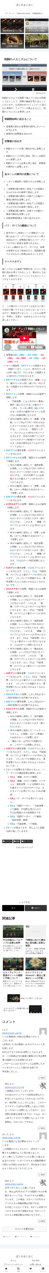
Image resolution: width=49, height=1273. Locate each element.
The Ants (35, 1260)
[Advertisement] (24, 873)
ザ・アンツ (28, 841)
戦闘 (17, 841)
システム (8, 841)
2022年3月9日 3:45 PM (11, 1138)
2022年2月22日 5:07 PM (14, 1087)
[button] (36, 908)
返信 (43, 1078)
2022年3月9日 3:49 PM (14, 1184)
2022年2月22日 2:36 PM (11, 1033)
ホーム (13, 1260)
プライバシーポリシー (13, 1264)
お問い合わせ (35, 1264)
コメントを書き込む (24, 1229)
